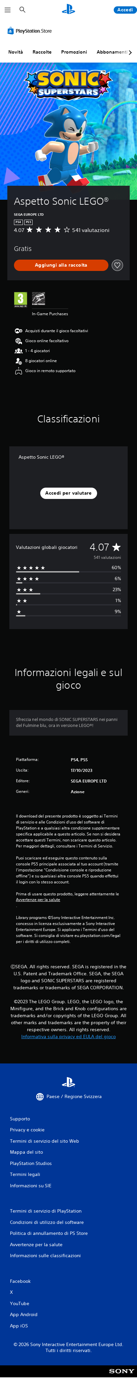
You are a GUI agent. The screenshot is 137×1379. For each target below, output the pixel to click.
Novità (15, 52)
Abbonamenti (112, 52)
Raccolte (42, 52)
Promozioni (74, 52)
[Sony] (122, 1376)
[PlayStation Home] (68, 10)
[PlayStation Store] (31, 30)
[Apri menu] (7, 10)
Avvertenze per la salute (38, 899)
